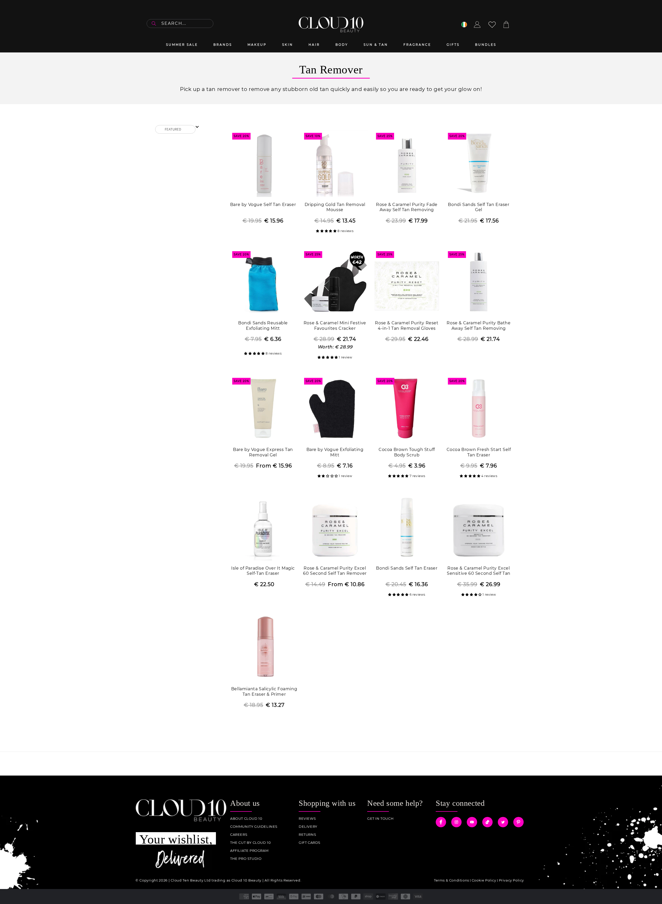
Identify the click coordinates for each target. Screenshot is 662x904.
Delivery (308, 826)
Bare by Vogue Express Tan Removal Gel (263, 452)
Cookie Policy (484, 880)
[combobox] (180, 23)
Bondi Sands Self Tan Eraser (406, 568)
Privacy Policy (511, 880)
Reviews (307, 818)
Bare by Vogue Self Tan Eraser (263, 204)
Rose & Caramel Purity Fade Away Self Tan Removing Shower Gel (407, 207)
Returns (307, 834)
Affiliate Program (249, 850)
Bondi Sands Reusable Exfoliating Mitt (263, 325)
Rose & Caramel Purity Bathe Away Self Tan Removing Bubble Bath (478, 326)
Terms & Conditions (451, 880)
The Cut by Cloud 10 (250, 842)
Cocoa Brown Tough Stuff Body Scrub (407, 452)
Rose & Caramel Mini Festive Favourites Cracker (335, 325)
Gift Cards (309, 842)
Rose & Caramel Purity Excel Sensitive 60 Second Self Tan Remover (478, 571)
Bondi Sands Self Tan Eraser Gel (478, 207)
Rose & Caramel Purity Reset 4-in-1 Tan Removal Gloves (406, 325)
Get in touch (380, 818)
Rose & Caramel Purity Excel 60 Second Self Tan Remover (335, 571)
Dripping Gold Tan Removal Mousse (335, 207)
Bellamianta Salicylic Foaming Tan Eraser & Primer (264, 691)
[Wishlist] (492, 24)
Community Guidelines (253, 826)
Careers (238, 834)
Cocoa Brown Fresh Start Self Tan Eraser (479, 452)
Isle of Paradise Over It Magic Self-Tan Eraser (263, 571)
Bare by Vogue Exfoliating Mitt (335, 452)
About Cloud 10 (246, 818)
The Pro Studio (245, 858)
